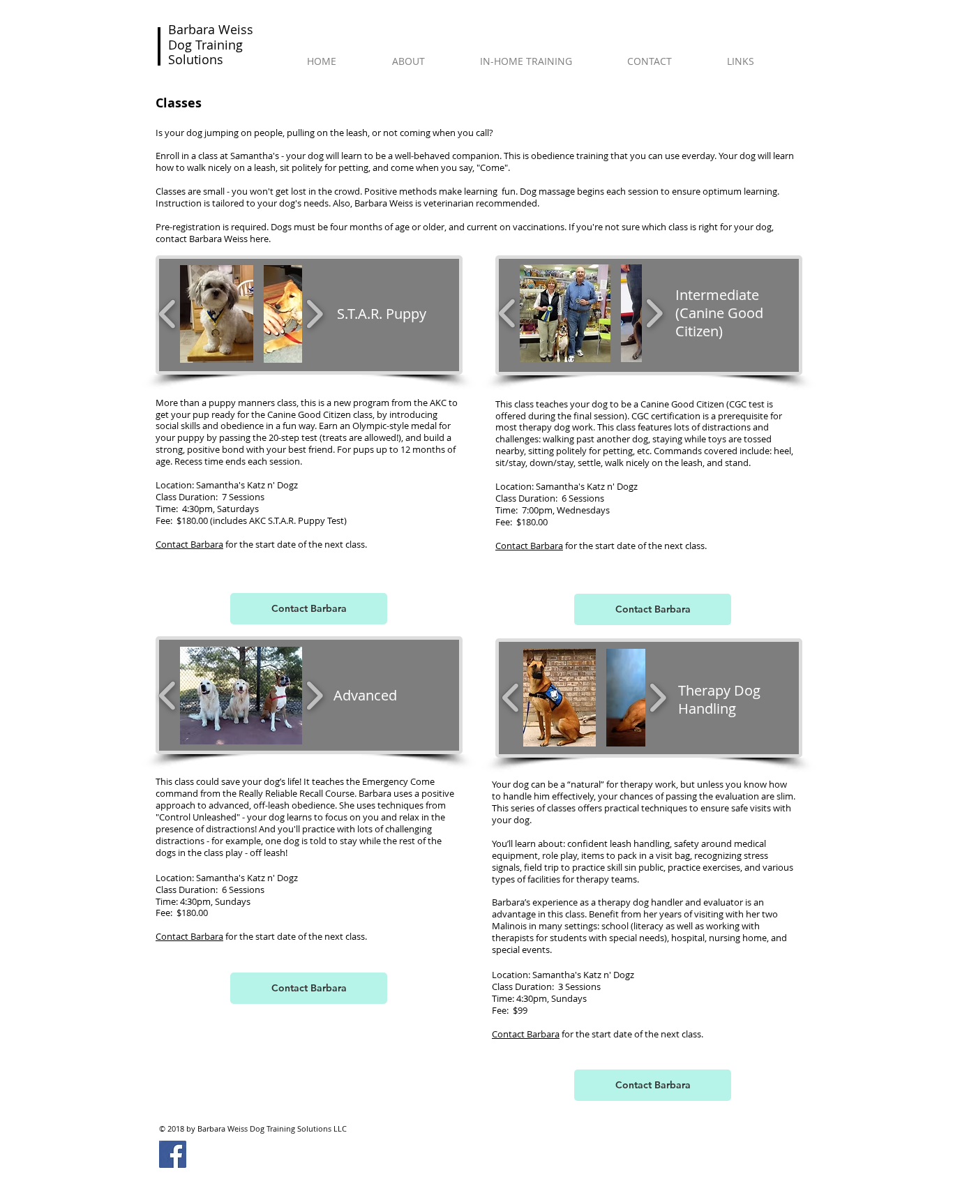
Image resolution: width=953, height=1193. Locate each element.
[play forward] (314, 314)
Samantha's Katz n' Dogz (247, 877)
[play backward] (167, 314)
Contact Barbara (189, 544)
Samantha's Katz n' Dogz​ (247, 485)
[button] (216, 314)
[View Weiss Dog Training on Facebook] (172, 1154)
